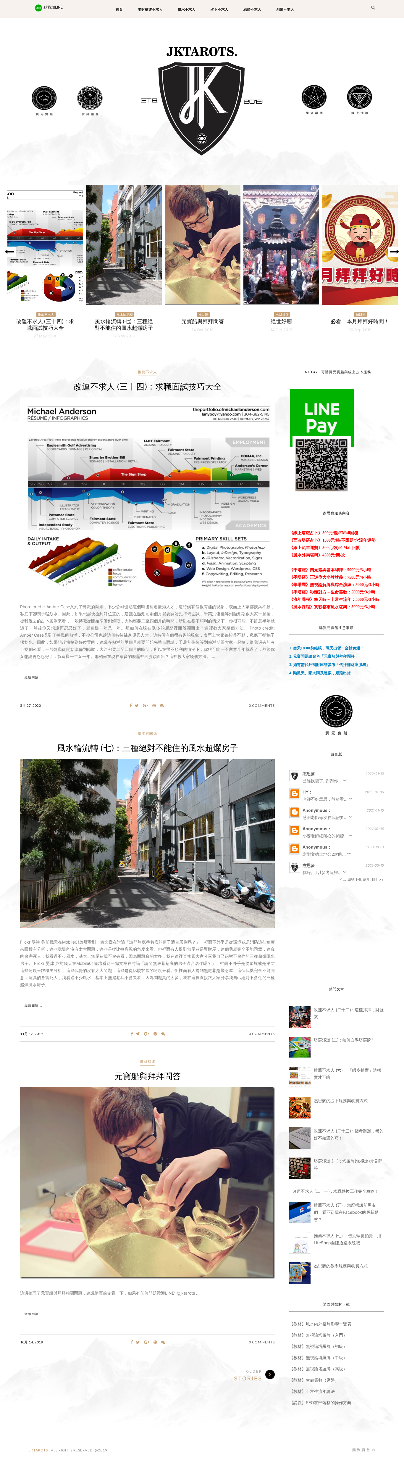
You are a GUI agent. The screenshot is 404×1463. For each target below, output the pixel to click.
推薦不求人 (147, 372)
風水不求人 (186, 9)
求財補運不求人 (150, 9)
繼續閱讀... (33, 677)
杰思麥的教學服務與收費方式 (341, 1265)
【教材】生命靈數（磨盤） (314, 1379)
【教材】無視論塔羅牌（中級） (318, 1357)
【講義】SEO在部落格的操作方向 (320, 1402)
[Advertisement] (336, 935)
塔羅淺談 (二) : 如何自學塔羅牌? (343, 1039)
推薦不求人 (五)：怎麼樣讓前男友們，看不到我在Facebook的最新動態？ (346, 1212)
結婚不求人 (252, 9)
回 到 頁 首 (361, 1450)
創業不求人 (285, 9)
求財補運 (147, 1061)
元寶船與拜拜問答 (147, 1075)
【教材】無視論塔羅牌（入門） (318, 1335)
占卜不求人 (219, 9)
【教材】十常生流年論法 (312, 1391)
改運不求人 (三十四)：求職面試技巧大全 (148, 386)
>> (381, 879)
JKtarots (39, 1450)
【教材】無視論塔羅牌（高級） (318, 1368)
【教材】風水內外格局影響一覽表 (320, 1323)
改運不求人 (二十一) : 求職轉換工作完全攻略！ (336, 1191)
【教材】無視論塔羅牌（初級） (318, 1346)
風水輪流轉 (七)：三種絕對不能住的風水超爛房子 (147, 747)
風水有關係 (147, 733)
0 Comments (262, 705)
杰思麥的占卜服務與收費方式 (341, 1100)
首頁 (119, 9)
